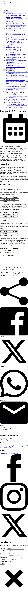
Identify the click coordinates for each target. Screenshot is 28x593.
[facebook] (14, 482)
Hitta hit (2, 446)
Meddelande (3, 557)
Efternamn (3, 550)
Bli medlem (15, 453)
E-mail (2, 554)
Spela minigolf (7, 12)
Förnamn (3, 548)
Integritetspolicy (8, 447)
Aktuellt (21, 453)
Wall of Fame (18, 274)
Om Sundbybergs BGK (6, 453)
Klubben (5, 46)
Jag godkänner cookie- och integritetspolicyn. (9, 560)
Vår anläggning (9, 446)
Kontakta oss (17, 446)
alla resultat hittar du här (12, 275)
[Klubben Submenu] (9, 46)
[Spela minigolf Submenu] (12, 12)
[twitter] (14, 539)
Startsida (5, 10)
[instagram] (14, 510)
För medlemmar (7, 70)
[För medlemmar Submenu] (13, 70)
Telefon (2, 552)
